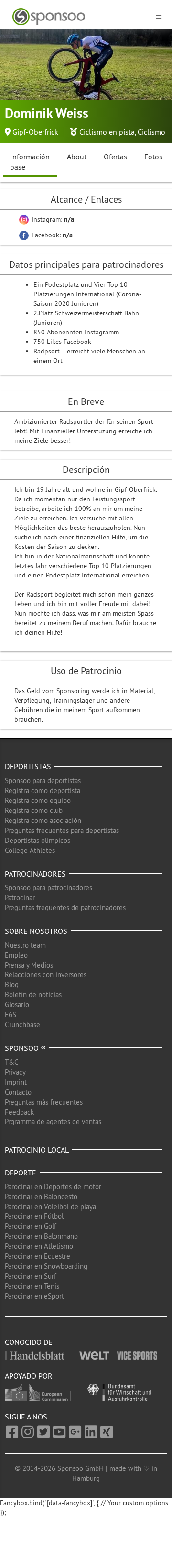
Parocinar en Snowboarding (46, 1266)
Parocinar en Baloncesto (41, 1196)
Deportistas (28, 766)
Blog (12, 984)
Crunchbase (22, 1024)
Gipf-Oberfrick (35, 132)
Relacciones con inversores (45, 974)
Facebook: (51, 235)
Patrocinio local (37, 1150)
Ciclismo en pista (107, 132)
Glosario (17, 1004)
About (76, 156)
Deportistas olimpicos (37, 840)
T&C (12, 1062)
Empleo (16, 954)
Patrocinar (20, 897)
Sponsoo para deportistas (43, 780)
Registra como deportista (42, 790)
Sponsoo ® (25, 1048)
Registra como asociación (43, 820)
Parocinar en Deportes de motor (53, 1186)
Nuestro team (25, 944)
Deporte (20, 1172)
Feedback (19, 1111)
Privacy (15, 1071)
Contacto (18, 1091)
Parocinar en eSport (34, 1296)
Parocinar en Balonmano (41, 1236)
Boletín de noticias (33, 994)
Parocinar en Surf (30, 1276)
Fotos (153, 156)
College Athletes (30, 850)
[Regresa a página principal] (80, 17)
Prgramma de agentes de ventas (53, 1121)
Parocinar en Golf (30, 1226)
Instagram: (52, 219)
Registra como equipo (38, 800)
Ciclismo (151, 132)
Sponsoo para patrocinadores (48, 887)
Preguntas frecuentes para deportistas (62, 830)
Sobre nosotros (36, 931)
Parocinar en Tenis (32, 1286)
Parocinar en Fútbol (34, 1216)
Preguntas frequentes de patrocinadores (65, 907)
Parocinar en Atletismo (39, 1246)
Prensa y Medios (29, 964)
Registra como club (34, 810)
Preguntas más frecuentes (44, 1101)
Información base (30, 162)
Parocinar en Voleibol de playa (50, 1206)
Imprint (16, 1081)
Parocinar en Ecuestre (37, 1256)
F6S (10, 1014)
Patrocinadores (35, 874)
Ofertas (115, 156)
